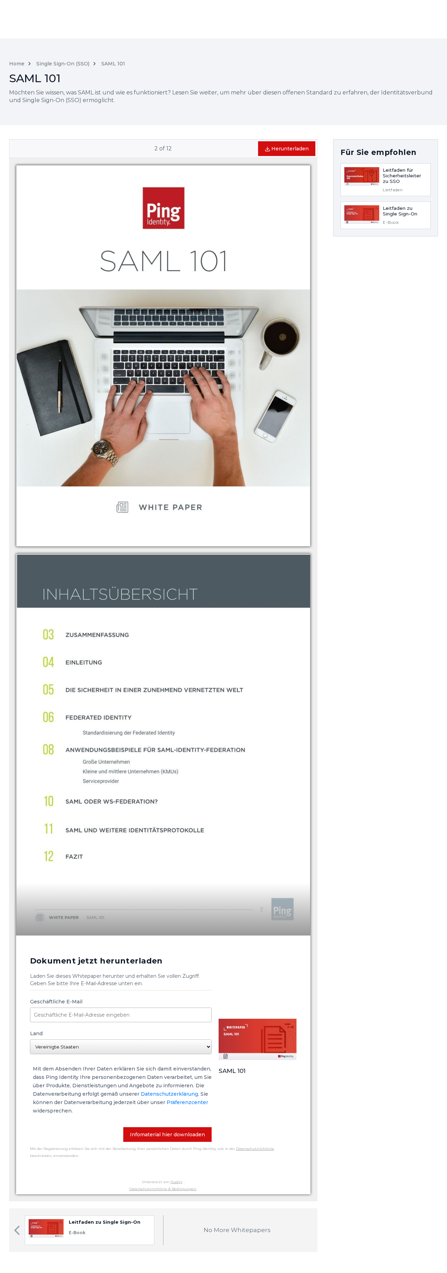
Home (16, 64)
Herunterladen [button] (290, 148)
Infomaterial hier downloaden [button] (167, 1134)
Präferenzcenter (187, 1102)
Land (36, 1033)
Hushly (176, 1182)
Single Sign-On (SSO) (62, 64)
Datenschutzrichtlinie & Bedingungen (162, 1189)
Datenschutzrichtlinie (255, 1148)
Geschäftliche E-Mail (56, 1001)
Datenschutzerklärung (169, 1094)
